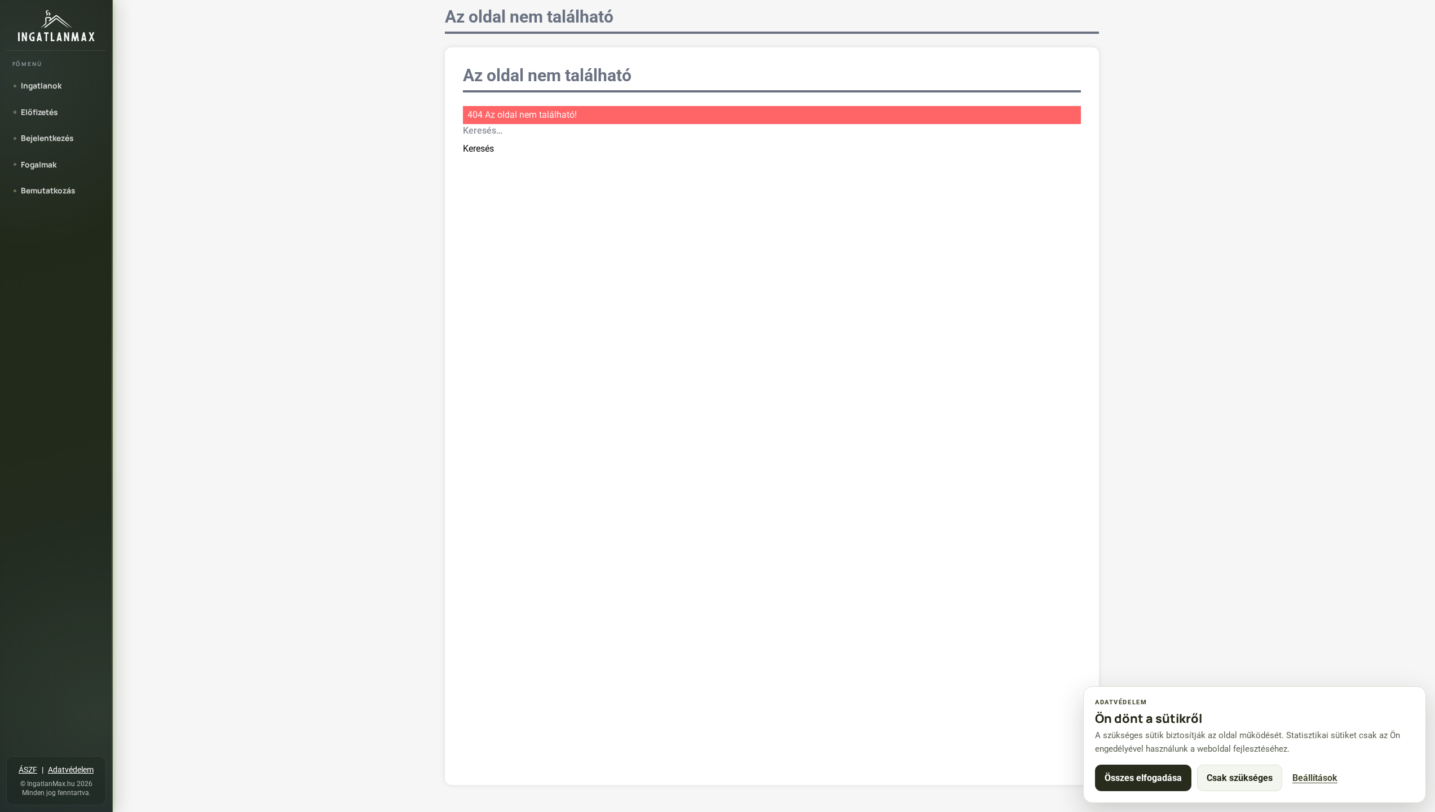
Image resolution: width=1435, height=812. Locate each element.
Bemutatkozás (48, 190)
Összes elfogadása (1143, 778)
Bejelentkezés (47, 138)
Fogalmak (38, 164)
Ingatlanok (41, 85)
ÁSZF (28, 769)
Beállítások (1314, 778)
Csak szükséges (1240, 778)
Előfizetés (39, 112)
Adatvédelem (71, 769)
